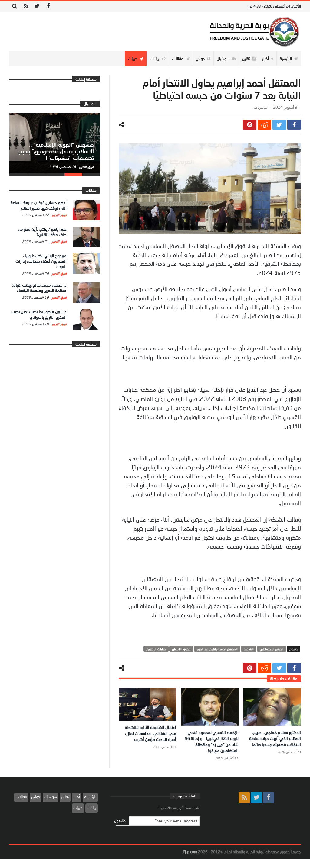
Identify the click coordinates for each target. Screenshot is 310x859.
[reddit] (264, 125)
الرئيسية (90, 796)
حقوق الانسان (181, 649)
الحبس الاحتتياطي (271, 649)
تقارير (65, 796)
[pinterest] (249, 125)
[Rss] (25, 6)
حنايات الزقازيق (156, 649)
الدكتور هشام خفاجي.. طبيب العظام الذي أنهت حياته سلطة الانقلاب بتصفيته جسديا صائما (275, 738)
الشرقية (249, 649)
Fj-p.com (190, 851)
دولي (35, 796)
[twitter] (279, 125)
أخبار (76, 796)
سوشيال (50, 796)
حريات (258, 107)
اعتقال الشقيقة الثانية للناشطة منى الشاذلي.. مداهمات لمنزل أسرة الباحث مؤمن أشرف (150, 733)
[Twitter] (37, 6)
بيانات (91, 807)
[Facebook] (48, 6)
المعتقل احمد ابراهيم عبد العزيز (217, 649)
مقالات (21, 796)
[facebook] (294, 125)
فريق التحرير (86, 167)
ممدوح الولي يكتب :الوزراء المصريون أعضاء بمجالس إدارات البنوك (41, 261)
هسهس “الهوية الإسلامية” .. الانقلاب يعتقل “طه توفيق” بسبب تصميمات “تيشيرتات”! (55, 151)
